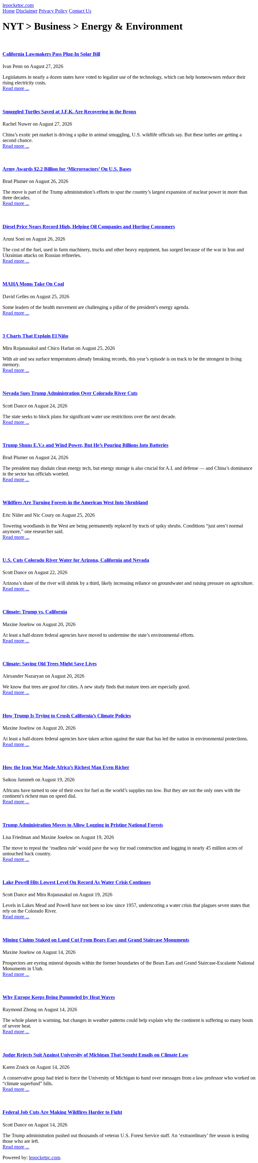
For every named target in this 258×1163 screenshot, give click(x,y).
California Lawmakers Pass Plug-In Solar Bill (51, 54)
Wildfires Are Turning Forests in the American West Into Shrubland (75, 502)
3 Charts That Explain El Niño (35, 336)
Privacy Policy (53, 11)
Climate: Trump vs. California (35, 611)
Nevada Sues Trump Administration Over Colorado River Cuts (70, 393)
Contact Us (80, 11)
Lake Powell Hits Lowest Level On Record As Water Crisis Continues (77, 882)
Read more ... (16, 88)
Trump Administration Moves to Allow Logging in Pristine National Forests (83, 825)
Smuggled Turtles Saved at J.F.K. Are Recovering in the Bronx (69, 111)
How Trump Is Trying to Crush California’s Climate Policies (67, 715)
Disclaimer (26, 11)
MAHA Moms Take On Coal (33, 284)
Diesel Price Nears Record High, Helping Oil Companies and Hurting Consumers (89, 226)
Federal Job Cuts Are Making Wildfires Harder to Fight (62, 1112)
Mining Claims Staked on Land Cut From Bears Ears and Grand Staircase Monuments (96, 940)
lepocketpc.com (18, 5)
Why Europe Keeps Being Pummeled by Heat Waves (59, 997)
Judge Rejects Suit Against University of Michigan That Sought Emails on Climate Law (95, 1055)
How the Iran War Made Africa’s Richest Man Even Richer (66, 767)
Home (9, 11)
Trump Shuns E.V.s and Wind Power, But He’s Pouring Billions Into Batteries (85, 445)
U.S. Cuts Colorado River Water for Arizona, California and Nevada (76, 560)
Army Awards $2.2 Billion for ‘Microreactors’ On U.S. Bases (67, 169)
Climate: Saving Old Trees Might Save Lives (50, 663)
